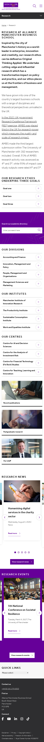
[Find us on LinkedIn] (15, 719)
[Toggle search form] (34, 6)
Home (4, 25)
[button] (15, 552)
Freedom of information (23, 736)
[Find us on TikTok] (28, 719)
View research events (20, 655)
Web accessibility (7, 736)
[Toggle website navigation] (41, 6)
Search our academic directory (14, 224)
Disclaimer (5, 733)
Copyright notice (24, 733)
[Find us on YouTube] (9, 719)
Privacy (13, 733)
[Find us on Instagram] (21, 719)
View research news (20, 562)
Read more (12, 533)
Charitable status (7, 738)
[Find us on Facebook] (3, 719)
